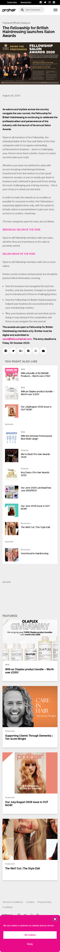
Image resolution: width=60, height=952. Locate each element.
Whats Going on (21, 23)
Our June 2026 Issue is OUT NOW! (35, 507)
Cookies (30, 902)
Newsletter (26, 2)
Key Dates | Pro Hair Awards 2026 (35, 474)
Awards (24, 450)
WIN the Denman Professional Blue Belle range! (36, 437)
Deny (30, 944)
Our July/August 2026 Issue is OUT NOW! (36, 408)
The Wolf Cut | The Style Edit (35, 527)
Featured (7, 23)
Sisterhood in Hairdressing (34, 553)
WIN (23, 369)
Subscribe (12, 2)
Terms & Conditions (12, 902)
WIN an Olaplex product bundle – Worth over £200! (37, 393)
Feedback (7, 907)
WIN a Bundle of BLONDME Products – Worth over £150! (35, 375)
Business (25, 523)
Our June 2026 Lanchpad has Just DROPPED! (36, 489)
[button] (55, 919)
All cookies (30, 935)
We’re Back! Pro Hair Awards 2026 (35, 456)
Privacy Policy (44, 902)
